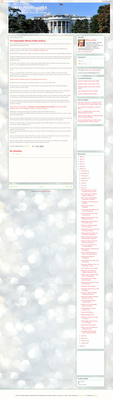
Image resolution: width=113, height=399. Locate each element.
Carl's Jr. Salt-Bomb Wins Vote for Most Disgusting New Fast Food (89, 112)
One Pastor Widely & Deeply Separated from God (89, 293)
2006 (81, 166)
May (82, 188)
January (83, 343)
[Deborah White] (78, 383)
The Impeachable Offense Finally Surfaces (88, 301)
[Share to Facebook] (41, 146)
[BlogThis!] (38, 146)
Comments (83, 63)
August (83, 180)
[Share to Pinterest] (43, 146)
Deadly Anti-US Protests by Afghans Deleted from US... (89, 271)
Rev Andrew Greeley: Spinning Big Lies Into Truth (89, 297)
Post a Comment (16, 154)
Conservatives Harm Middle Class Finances (88, 279)
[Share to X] (39, 146)
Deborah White (92, 40)
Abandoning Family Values (88, 325)
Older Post (69, 186)
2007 (81, 164)
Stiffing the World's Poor (87, 314)
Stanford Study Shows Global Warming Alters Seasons (89, 237)
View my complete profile (85, 51)
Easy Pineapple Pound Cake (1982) (88, 91)
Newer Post (13, 186)
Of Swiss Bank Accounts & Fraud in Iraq (88, 309)
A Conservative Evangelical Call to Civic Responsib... (90, 210)
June (82, 185)
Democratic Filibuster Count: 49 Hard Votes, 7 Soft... (90, 265)
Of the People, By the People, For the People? (89, 321)
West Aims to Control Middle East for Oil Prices (89, 305)
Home (41, 186)
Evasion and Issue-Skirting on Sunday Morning (89, 328)
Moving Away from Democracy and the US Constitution (89, 233)
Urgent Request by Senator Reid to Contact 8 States (90, 229)
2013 (81, 156)
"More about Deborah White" (93, 70)
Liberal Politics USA (27, 7)
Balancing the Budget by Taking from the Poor (90, 283)
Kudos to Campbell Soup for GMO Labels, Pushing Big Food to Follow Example (89, 120)
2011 (81, 161)
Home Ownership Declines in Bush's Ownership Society (89, 253)
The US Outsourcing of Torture (89, 268)
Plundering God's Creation (88, 286)
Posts (81, 61)
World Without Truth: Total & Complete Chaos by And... (89, 190)
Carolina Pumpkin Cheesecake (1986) (88, 81)
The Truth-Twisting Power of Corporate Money (89, 245)
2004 (81, 346)
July (82, 183)
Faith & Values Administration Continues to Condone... (89, 198)
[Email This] (36, 146)
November (84, 173)
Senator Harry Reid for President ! (87, 206)
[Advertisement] (41, 170)
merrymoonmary (82, 395)
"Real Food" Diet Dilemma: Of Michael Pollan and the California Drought (90, 116)
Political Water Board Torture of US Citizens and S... (89, 222)
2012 (81, 159)
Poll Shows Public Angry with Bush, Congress (89, 226)
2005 (81, 169)
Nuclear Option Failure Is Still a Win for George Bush (89, 275)
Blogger (95, 395)
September (84, 178)
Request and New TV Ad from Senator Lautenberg (89, 241)
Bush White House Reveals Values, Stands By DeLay (88, 331)
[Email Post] (33, 146)
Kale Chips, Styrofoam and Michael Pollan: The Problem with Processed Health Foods (90, 103)
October (83, 176)
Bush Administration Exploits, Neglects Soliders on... (89, 194)
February (84, 340)
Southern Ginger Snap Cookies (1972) (88, 84)
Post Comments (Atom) (45, 191)
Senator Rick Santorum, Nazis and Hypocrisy (89, 214)
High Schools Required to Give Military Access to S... (89, 218)
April (82, 336)
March (83, 338)
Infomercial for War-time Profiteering (87, 257)
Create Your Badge (82, 384)
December (84, 171)
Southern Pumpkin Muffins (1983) (87, 94)
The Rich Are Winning (87, 312)
